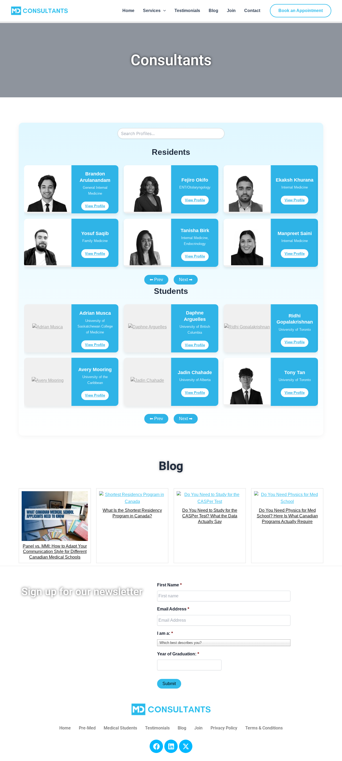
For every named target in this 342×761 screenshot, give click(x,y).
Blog (213, 10)
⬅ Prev (156, 279)
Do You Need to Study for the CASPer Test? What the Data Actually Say (209, 516)
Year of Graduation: (178, 654)
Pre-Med (87, 728)
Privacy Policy (224, 728)
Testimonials (187, 10)
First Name (169, 585)
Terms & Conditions (264, 728)
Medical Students (120, 728)
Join (231, 10)
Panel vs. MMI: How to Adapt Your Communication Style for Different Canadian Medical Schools (55, 552)
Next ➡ (185, 279)
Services (152, 10)
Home (128, 10)
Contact (252, 10)
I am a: (165, 633)
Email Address (173, 609)
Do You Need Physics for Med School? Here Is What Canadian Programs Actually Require (287, 516)
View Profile (95, 206)
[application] (163, 10)
